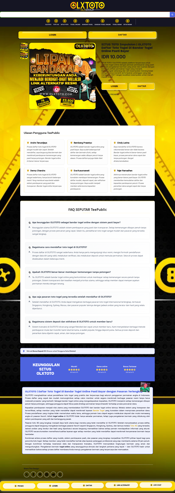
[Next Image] (94, 76)
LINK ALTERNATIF (123, 485)
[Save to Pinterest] (47, 474)
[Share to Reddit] (53, 474)
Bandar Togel (99, 410)
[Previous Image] (31, 76)
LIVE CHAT (157, 485)
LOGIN (52, 35)
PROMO (21, 486)
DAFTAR (122, 35)
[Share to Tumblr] (60, 474)
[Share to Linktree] (40, 474)
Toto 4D (133, 426)
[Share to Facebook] (33, 474)
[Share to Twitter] (27, 474)
